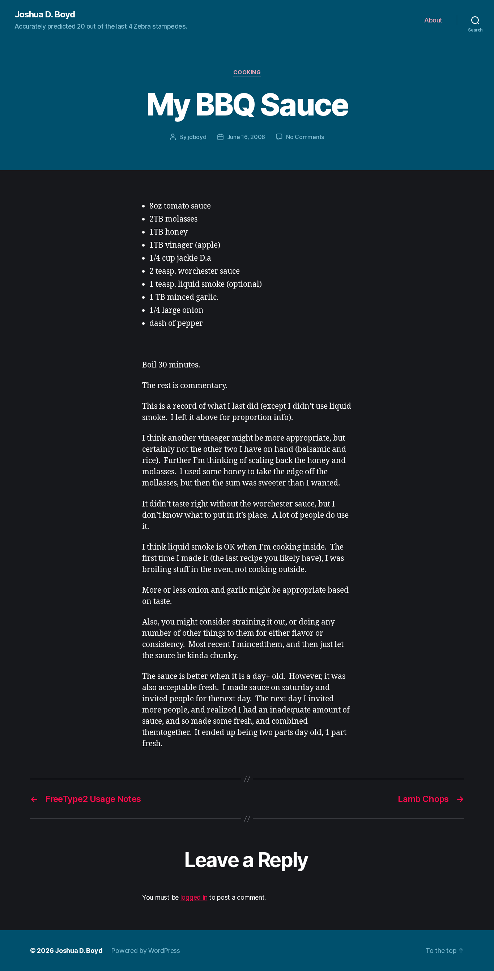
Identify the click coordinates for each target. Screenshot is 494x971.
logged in (194, 897)
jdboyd (197, 136)
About (433, 20)
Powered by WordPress (145, 950)
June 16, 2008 (246, 136)
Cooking (247, 72)
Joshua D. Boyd (44, 14)
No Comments (305, 136)
